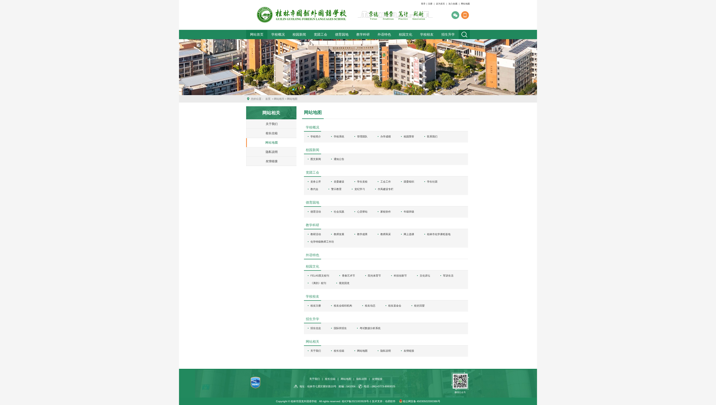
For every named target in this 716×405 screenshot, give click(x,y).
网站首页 (256, 34)
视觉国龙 (344, 283)
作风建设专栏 (385, 189)
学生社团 (432, 181)
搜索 (464, 34)
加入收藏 (452, 3)
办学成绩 (385, 136)
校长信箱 (272, 133)
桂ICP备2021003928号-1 (356, 401)
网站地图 (465, 3)
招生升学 (448, 34)
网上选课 (409, 234)
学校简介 (315, 136)
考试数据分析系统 (370, 328)
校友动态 (370, 305)
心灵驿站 (362, 211)
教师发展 (339, 234)
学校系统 (339, 136)
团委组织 (409, 181)
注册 (430, 3)
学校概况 (278, 34)
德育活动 (315, 211)
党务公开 (315, 181)
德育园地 (341, 34)
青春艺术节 (348, 275)
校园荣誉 (409, 136)
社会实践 (339, 211)
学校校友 (427, 34)
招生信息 (315, 328)
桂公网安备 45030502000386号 (421, 401)
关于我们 (272, 123)
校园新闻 (299, 34)
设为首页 (440, 3)
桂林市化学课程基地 (438, 234)
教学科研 (363, 34)
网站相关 (279, 98)
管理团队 (362, 136)
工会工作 (385, 181)
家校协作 (385, 211)
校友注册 (315, 305)
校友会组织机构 (343, 305)
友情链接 (272, 161)
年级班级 (409, 211)
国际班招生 (340, 328)
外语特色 (384, 34)
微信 (455, 15)
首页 (268, 98)
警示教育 (336, 189)
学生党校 (362, 181)
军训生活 (448, 275)
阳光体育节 (374, 275)
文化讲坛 (425, 275)
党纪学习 (359, 189)
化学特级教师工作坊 (322, 241)
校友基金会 (394, 305)
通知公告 (339, 159)
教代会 (314, 189)
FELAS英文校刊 (319, 275)
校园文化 (405, 34)
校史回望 (419, 305)
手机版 (465, 15)
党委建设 (339, 181)
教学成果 (362, 234)
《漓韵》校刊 (318, 283)
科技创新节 (400, 275)
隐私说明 (272, 151)
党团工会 (320, 34)
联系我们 (432, 136)
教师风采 (385, 234)
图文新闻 (315, 159)
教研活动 (315, 234)
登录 (423, 3)
